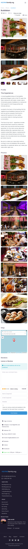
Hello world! (11, 519)
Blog (10, 536)
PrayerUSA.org (11, 545)
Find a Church (5, 511)
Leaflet (9, 352)
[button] (14, 452)
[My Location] (14, 333)
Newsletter (4, 513)
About (5, 536)
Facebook (6, 449)
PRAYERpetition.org (6, 484)
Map (3, 328)
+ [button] (2, 331)
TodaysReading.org (6, 491)
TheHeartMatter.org (7, 496)
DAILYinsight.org (6, 493)
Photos (4, 153)
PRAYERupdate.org (6, 487)
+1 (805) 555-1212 (7, 478)
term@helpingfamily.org (9, 476)
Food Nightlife (13, 425)
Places (7, 8)
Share (25, 15)
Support (15, 536)
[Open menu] (25, 2)
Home (2, 8)
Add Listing (4, 509)
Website (6, 441)
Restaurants (5, 427)
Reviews (4, 358)
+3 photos (22, 82)
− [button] (2, 334)
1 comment (17, 528)
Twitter (6, 445)
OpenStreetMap (19, 352)
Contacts (22, 536)
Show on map (17, 13)
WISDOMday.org (6, 489)
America (9, 421)
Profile (3, 90)
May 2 (10, 528)
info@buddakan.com (13, 438)
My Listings (4, 506)
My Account (5, 502)
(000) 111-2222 (12, 434)
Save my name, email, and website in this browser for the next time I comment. (14, 408)
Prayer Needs (5, 504)
